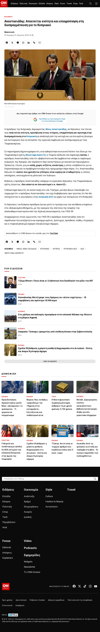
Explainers (7, 557)
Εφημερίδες (32, 555)
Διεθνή (27, 517)
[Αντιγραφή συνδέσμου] (34, 42)
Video (28, 541)
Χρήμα (27, 501)
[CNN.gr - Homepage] (4, 3)
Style (56, 4)
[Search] (95, 478)
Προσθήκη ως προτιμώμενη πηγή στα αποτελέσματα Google (52, 120)
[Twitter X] (79, 586)
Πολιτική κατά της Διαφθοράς (80, 600)
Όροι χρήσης (7, 600)
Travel (69, 4)
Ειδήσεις (14, 4)
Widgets (28, 561)
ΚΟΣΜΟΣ (8, 17)
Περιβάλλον (8, 522)
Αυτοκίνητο (51, 506)
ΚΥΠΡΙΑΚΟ (44, 249)
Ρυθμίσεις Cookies (37, 600)
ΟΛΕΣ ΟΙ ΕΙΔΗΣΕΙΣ (50, 361)
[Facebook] (74, 586)
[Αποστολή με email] (39, 42)
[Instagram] (90, 586)
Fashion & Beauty (54, 501)
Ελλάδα (42, 4)
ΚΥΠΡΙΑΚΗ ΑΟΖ (70, 249)
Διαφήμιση (19, 605)
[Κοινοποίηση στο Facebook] (6, 42)
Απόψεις (7, 552)
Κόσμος (49, 4)
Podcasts (30, 548)
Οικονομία (33, 4)
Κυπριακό (31, 136)
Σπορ (75, 4)
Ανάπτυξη (29, 496)
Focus (62, 4)
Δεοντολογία (21, 600)
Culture (49, 496)
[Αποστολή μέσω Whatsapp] (23, 42)
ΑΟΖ (82, 249)
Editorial (6, 547)
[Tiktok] (84, 586)
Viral (4, 527)
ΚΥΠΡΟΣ (56, 249)
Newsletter (29, 566)
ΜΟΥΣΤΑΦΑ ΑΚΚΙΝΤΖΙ (14, 253)
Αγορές (28, 511)
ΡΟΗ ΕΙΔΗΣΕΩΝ (13, 268)
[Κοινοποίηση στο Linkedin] (28, 42)
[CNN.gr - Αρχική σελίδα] (6, 586)
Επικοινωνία (7, 605)
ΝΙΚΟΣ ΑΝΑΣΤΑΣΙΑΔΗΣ (27, 249)
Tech (81, 4)
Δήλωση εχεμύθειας (56, 600)
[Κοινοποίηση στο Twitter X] (12, 42)
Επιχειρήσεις (31, 506)
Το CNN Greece (32, 572)
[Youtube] (95, 586)
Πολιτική (23, 4)
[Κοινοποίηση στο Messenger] (17, 42)
